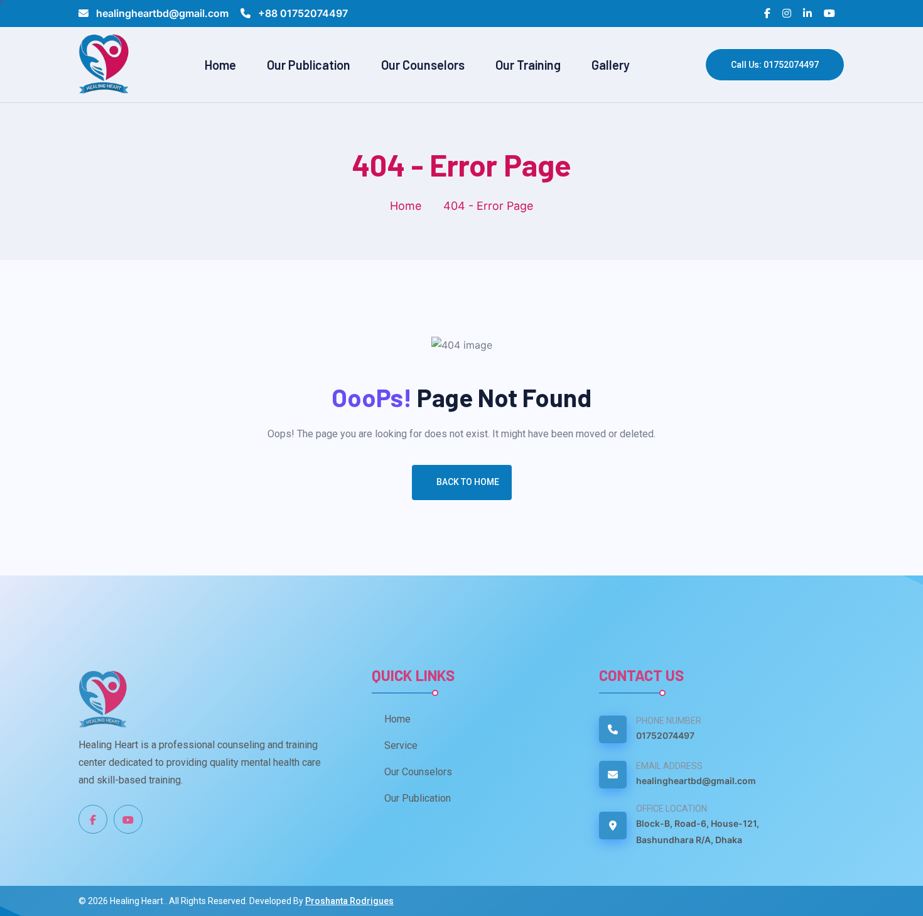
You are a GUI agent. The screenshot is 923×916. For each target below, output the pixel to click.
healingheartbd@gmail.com (162, 13)
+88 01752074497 (302, 13)
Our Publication (308, 64)
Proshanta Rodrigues (349, 901)
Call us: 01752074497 (775, 65)
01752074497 (665, 735)
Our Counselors (423, 64)
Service (401, 745)
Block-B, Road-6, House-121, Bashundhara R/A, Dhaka (697, 831)
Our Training (528, 64)
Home (220, 64)
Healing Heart (137, 901)
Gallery (610, 64)
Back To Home (467, 482)
